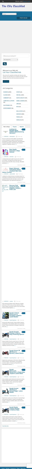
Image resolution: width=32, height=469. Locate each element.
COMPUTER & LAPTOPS (8, 100)
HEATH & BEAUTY (20, 97)
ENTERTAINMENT (7, 108)
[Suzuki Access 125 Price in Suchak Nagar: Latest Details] (5, 394)
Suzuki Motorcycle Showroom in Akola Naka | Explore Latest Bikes (17, 371)
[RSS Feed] (2, 1)
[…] (16, 144)
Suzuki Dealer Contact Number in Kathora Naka (14, 409)
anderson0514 (12, 173)
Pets (17, 106)
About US (23, 468)
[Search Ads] (5, 63)
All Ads (7, 468)
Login (28, 1)
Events (18, 92)
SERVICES (18, 114)
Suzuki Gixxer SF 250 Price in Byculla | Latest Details (16, 352)
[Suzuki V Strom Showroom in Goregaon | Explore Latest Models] (5, 318)
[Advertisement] (16, 37)
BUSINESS (5, 92)
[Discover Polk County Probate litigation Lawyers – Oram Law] (5, 191)
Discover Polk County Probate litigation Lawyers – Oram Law (15, 187)
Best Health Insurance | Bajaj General (14, 151)
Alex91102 (11, 156)
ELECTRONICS (6, 105)
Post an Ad (23, 18)
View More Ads (5, 426)
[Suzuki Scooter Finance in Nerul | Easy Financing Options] (5, 337)
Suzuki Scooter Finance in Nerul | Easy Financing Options (16, 333)
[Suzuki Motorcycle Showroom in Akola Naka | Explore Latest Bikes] (5, 375)
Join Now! (6, 81)
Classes (5, 95)
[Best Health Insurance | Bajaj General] (5, 155)
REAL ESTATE (19, 111)
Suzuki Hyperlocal (12, 320)
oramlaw (11, 301)
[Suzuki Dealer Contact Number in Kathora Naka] (5, 412)
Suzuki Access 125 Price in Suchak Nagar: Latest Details (16, 390)
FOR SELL (18, 95)
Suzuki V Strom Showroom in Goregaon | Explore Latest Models (15, 315)
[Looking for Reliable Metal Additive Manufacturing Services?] (5, 134)
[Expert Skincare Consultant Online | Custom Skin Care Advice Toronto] (5, 170)
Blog (18, 468)
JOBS (17, 103)
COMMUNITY (6, 97)
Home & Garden (20, 100)
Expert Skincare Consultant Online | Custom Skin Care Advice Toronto (11, 170)
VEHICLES (18, 119)
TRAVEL (18, 117)
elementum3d (12, 136)
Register (25, 1)
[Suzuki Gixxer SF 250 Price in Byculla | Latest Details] (5, 356)
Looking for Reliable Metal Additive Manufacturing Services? (16, 131)
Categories (13, 468)
